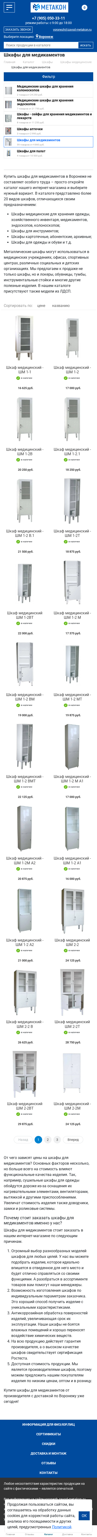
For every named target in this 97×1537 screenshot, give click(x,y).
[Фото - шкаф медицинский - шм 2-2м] (72, 1074)
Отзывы (48, 1463)
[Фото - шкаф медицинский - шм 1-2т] (72, 501)
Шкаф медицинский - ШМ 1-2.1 (72, 451)
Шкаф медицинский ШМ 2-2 (72, 942)
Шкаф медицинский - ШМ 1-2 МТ (72, 696)
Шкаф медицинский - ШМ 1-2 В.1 (24, 533)
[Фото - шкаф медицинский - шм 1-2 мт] (72, 665)
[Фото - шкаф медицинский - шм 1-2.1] (72, 420)
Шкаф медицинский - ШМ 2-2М (72, 1106)
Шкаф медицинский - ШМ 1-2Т (72, 533)
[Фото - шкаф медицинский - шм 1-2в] (24, 420)
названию (61, 305)
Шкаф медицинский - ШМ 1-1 (24, 369)
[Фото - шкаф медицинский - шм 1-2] (72, 338)
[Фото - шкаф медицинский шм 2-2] (72, 910)
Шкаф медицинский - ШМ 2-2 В (24, 1024)
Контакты (48, 1473)
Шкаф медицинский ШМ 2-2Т (72, 1024)
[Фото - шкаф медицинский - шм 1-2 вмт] (24, 747)
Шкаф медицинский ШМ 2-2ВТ (24, 1106)
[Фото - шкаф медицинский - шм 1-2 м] (72, 583)
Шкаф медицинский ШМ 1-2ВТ (24, 615)
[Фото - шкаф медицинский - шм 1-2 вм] (24, 665)
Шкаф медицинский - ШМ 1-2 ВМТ (24, 778)
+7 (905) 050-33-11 (48, 18)
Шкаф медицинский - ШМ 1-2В (24, 451)
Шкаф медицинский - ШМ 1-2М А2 (24, 860)
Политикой (61, 1527)
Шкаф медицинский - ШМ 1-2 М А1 (72, 778)
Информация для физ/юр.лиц (48, 1424)
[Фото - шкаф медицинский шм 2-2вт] (24, 1074)
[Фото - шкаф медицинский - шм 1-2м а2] (24, 829)
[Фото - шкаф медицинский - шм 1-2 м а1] (72, 747)
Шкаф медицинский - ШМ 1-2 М (72, 615)
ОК (84, 1515)
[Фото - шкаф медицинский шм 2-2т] (72, 992)
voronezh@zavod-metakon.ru (72, 29)
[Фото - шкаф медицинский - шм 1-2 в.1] (24, 501)
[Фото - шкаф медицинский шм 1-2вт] (24, 583)
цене (41, 305)
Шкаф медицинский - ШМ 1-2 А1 (72, 860)
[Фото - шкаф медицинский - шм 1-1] (24, 338)
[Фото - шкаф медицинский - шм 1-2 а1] (72, 829)
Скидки (48, 1444)
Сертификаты (48, 1434)
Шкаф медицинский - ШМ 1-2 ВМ (24, 696)
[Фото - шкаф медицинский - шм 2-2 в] (24, 992)
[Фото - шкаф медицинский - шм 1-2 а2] (24, 910)
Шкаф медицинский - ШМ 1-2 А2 (24, 942)
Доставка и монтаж (48, 1453)
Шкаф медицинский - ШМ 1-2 (72, 369)
